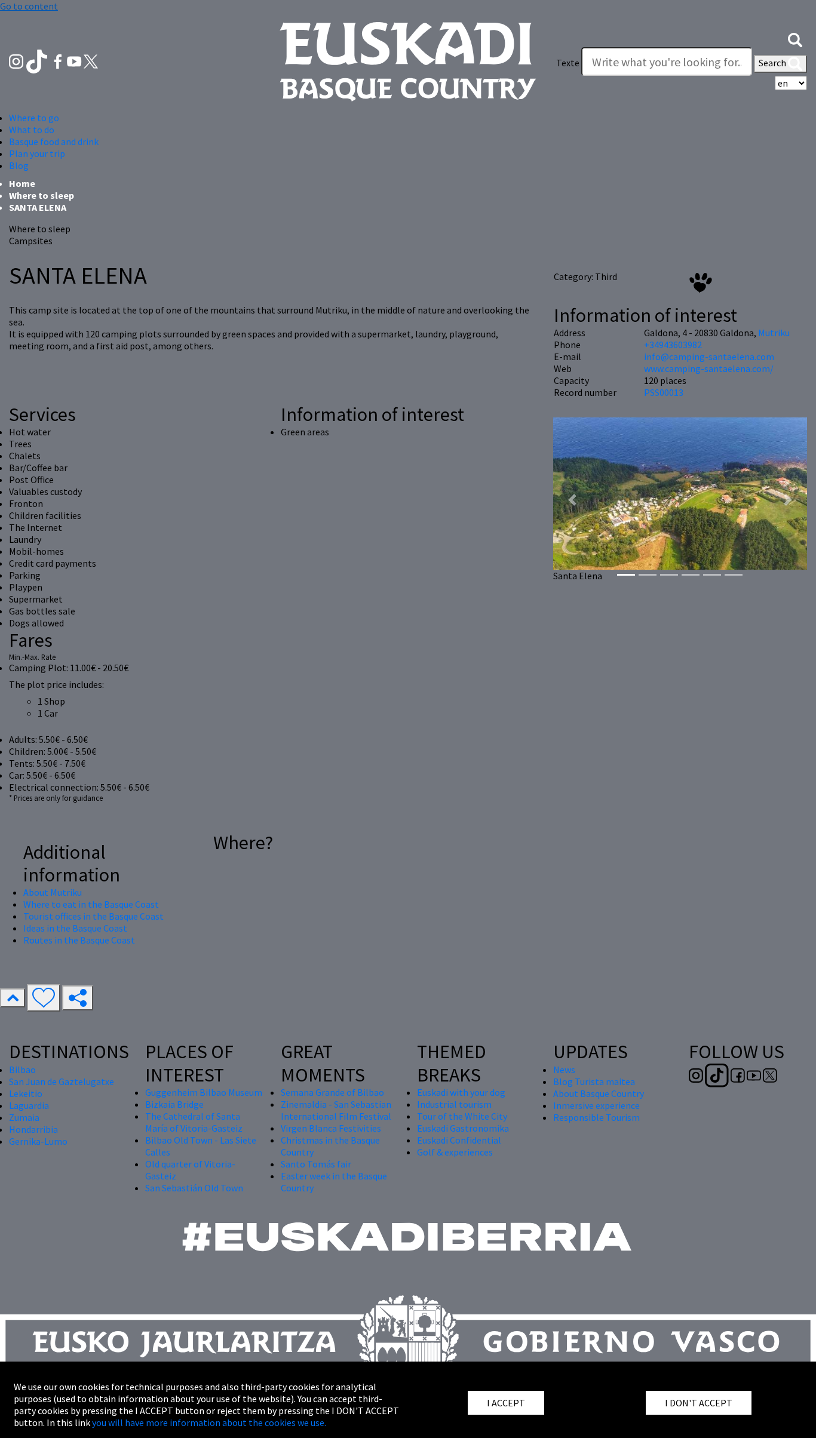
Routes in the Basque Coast (79, 940)
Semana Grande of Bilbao (332, 1092)
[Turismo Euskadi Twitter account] (91, 60)
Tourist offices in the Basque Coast (93, 916)
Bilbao (22, 1070)
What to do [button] (31, 130)
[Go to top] (12, 997)
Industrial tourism (454, 1104)
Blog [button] (19, 165)
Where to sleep (41, 195)
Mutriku (774, 333)
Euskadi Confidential (459, 1140)
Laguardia (29, 1105)
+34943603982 (673, 345)
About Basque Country (598, 1093)
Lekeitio (25, 1093)
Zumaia (24, 1117)
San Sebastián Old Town (194, 1188)
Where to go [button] (34, 118)
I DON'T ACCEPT (698, 1403)
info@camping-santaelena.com (709, 356)
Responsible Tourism (596, 1117)
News (564, 1070)
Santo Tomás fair (316, 1164)
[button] (795, 39)
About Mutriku (52, 892)
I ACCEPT (506, 1403)
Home (22, 183)
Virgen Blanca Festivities (331, 1128)
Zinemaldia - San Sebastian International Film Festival (336, 1110)
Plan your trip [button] (37, 153)
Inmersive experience (596, 1105)
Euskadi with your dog (461, 1092)
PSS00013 (663, 392)
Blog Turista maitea (594, 1081)
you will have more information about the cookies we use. (209, 1422)
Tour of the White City (462, 1116)
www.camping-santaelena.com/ (709, 368)
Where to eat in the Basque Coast (91, 904)
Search (773, 63)
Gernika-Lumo (38, 1141)
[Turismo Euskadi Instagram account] (17, 60)
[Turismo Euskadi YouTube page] (75, 60)
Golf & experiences (455, 1152)
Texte (567, 63)
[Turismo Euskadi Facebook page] (59, 60)
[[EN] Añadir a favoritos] (43, 998)
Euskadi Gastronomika (463, 1128)
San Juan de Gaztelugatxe (61, 1081)
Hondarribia (33, 1129)
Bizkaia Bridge (174, 1104)
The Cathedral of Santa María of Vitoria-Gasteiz (194, 1122)
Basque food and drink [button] (54, 142)
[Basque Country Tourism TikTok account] (38, 60)
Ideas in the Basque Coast (75, 928)
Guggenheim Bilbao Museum (203, 1092)
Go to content (29, 6)
